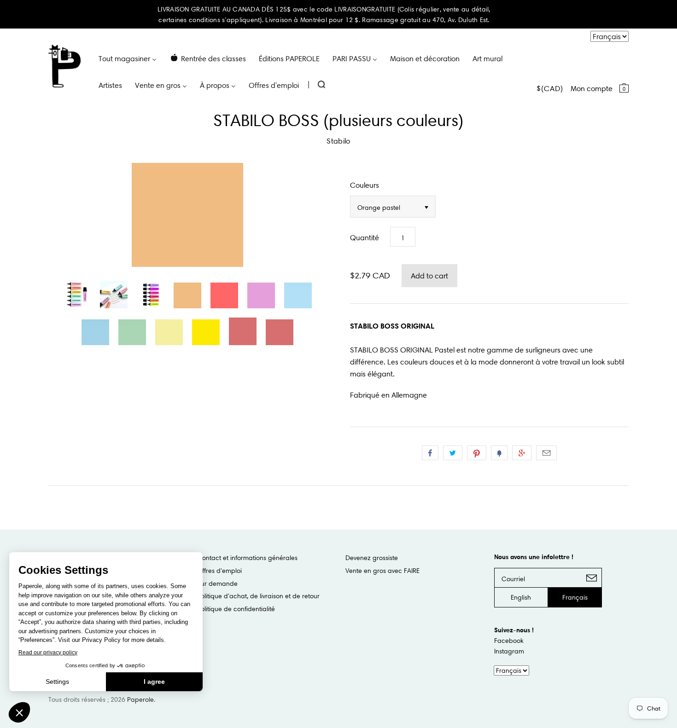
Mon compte (592, 88)
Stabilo (338, 140)
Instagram (509, 651)
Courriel (546, 452)
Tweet (452, 452)
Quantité (364, 237)
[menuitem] (127, 58)
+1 (521, 452)
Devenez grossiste (371, 558)
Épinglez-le (476, 452)
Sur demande (217, 583)
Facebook (509, 640)
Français (575, 597)
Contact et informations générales (247, 558)
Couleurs (364, 185)
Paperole (140, 699)
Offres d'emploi (219, 570)
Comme (430, 452)
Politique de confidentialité (236, 609)
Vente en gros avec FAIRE (382, 570)
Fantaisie (499, 452)
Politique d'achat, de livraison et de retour (258, 596)
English (521, 597)
